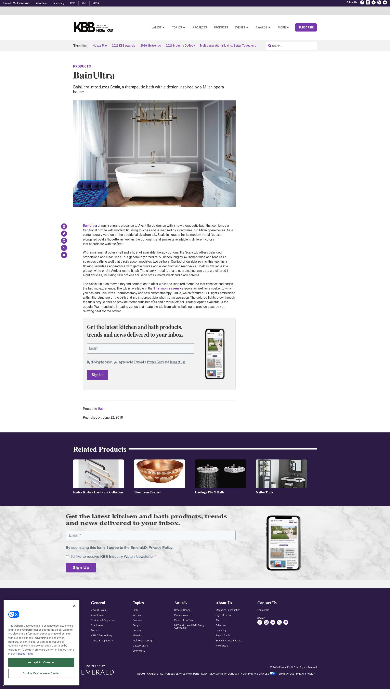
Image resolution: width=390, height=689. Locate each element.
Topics (177, 27)
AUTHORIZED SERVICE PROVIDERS (179, 673)
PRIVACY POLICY (305, 673)
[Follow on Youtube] (385, 2)
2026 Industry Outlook (180, 45)
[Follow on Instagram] (368, 2)
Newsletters (222, 645)
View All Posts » (99, 610)
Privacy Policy (24, 653)
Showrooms (139, 651)
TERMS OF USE (285, 673)
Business (137, 620)
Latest (156, 27)
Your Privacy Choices (255, 673)
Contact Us (263, 610)
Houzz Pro (100, 45)
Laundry (137, 630)
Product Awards (182, 615)
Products (220, 27)
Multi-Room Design (143, 640)
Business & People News (104, 620)
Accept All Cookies (41, 662)
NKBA (96, 3)
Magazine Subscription (228, 610)
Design (136, 625)
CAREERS (152, 673)
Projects (200, 27)
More (282, 27)
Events (240, 27)
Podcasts (96, 630)
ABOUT (141, 673)
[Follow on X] (379, 2)
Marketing (138, 635)
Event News (97, 625)
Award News (97, 615)
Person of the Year (183, 620)
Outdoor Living (140, 645)
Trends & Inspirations (102, 640)
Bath (101, 409)
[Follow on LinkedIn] (374, 2)
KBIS (72, 3)
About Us (221, 620)
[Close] (74, 605)
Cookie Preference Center (41, 673)
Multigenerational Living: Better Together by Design (234, 45)
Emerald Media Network (16, 3)
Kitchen (137, 615)
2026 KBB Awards (123, 45)
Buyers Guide (223, 635)
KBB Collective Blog (101, 635)
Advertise (41, 3)
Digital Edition (223, 615)
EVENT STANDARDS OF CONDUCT (220, 673)
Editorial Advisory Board (228, 640)
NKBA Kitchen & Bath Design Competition (189, 626)
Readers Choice (182, 610)
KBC (84, 3)
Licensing (58, 3)
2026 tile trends (150, 45)
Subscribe (306, 27)
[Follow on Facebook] (362, 2)
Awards (261, 27)
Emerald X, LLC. (287, 667)
